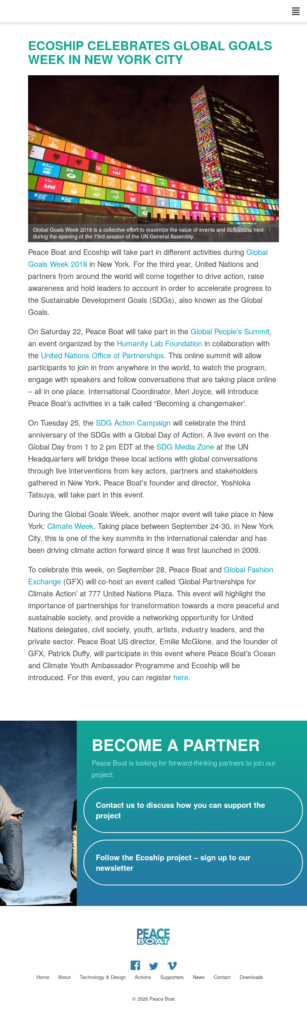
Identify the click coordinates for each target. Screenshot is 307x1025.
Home (42, 976)
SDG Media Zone (185, 446)
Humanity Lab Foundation (159, 343)
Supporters (172, 976)
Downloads (251, 976)
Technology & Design (103, 976)
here (180, 677)
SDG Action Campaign (133, 422)
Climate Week (70, 525)
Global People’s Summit (230, 331)
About (64, 976)
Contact (222, 976)
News (199, 976)
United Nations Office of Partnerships (102, 355)
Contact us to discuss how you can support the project (180, 810)
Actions (143, 976)
